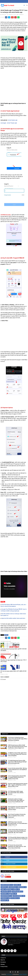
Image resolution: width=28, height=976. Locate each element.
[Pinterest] (15, 950)
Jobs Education (4, 891)
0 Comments (20, 14)
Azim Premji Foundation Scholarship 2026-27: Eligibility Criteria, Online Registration (16, 816)
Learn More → (11, 944)
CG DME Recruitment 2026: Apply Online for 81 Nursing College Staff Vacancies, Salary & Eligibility (17, 754)
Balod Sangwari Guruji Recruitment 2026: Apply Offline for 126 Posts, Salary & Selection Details (17, 808)
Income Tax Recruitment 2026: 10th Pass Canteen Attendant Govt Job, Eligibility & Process (17, 770)
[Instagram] (11, 950)
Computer (3, 887)
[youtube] (17, 972)
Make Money (4, 893)
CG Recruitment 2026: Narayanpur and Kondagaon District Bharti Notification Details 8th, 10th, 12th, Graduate (17, 831)
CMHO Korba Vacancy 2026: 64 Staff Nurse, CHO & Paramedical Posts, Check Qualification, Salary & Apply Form (17, 747)
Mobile (12, 893)
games (2, 889)
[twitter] (15, 972)
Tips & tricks (14, 898)
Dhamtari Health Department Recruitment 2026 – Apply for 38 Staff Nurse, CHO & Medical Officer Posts (17, 785)
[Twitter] (5, 950)
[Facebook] (2, 950)
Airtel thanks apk (12, 120)
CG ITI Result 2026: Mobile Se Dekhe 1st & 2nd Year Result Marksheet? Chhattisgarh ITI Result (17, 839)
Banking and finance (6, 884)
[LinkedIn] (8, 950)
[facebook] (10, 972)
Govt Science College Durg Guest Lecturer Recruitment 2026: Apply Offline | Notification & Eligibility (17, 739)
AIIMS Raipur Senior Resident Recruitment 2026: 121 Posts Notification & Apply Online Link (17, 823)
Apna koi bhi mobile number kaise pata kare (13, 618)
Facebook (22, 887)
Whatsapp (3, 900)
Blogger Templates (23, 974)
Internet (10, 889)
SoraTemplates (9, 974)
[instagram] (13, 972)
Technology (4, 898)
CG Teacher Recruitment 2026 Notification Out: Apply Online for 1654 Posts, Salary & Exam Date (17, 846)
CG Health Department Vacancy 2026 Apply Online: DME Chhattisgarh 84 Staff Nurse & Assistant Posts (17, 762)
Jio (16, 889)
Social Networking (17, 895)
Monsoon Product (5, 895)
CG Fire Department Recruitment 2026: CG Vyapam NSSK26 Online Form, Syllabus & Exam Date (17, 777)
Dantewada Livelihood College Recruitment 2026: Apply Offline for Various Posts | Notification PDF (16, 800)
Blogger (16, 884)
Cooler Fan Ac (13, 887)
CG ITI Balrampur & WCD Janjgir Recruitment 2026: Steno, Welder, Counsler (16, 793)
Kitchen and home (17, 891)
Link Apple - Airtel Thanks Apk (9, 123)
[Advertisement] (14, 86)
